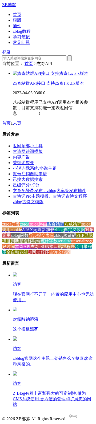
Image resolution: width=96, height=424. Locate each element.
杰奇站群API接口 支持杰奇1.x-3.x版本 (48, 83)
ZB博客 (9, 4)
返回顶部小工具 (28, 146)
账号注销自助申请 (30, 174)
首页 (17, 14)
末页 (17, 123)
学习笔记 (21, 37)
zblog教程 (22, 31)
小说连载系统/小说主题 (35, 168)
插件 (17, 25)
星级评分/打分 (26, 185)
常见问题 (21, 42)
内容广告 (21, 157)
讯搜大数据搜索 (28, 179)
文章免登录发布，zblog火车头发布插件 (49, 190)
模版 (17, 20)
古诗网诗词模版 (28, 151)
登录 (6, 52)
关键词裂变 (23, 162)
